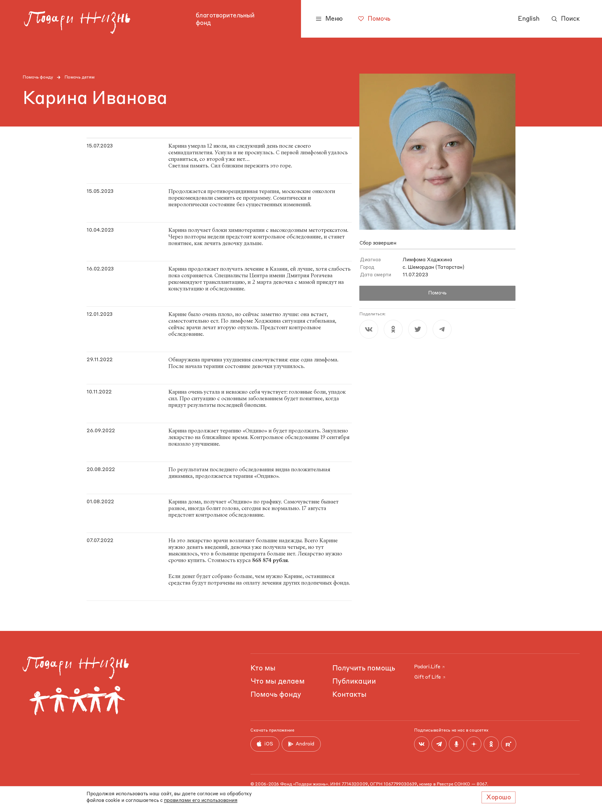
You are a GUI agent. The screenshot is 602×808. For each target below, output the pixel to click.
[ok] (393, 329)
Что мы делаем (277, 681)
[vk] (368, 329)
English (528, 19)
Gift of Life (427, 677)
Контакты (349, 694)
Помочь (437, 293)
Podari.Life (427, 667)
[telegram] (442, 329)
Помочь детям (79, 77)
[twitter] (417, 329)
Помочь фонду (38, 77)
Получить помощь (363, 668)
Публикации (354, 681)
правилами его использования (201, 800)
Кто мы (262, 668)
